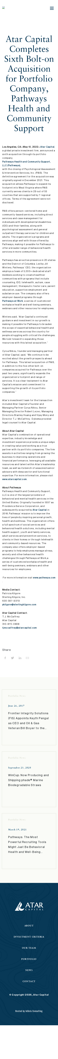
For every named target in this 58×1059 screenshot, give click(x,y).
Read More (16, 738)
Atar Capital (47, 147)
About (29, 925)
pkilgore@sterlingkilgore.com (19, 605)
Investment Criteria (29, 936)
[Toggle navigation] (52, 8)
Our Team (29, 948)
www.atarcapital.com (14, 479)
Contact (29, 981)
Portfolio (29, 959)
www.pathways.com (44, 578)
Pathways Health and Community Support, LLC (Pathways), (26, 164)
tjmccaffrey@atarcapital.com (19, 628)
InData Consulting (34, 1011)
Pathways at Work (12, 301)
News (29, 970)
